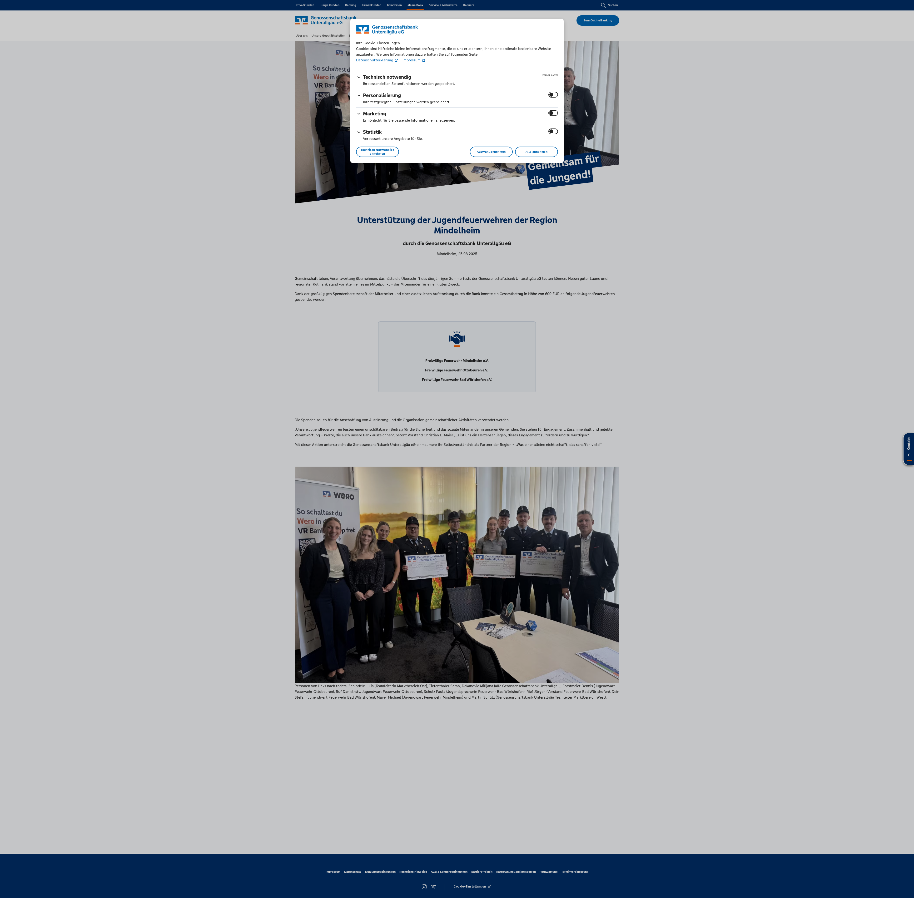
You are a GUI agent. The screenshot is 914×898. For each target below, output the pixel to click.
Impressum (412, 60)
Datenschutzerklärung (375, 60)
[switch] (553, 95)
